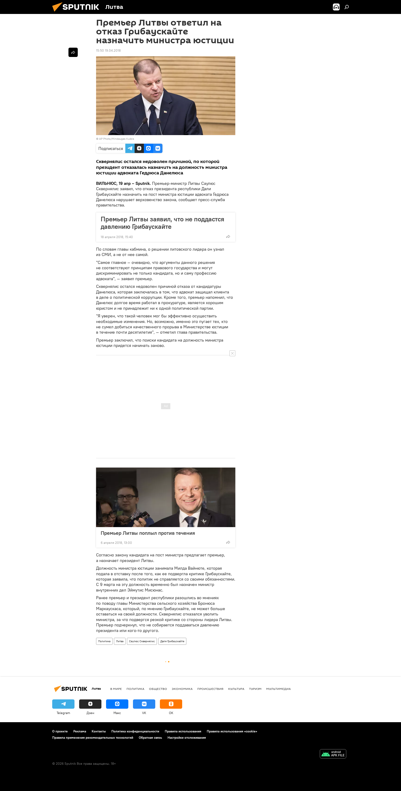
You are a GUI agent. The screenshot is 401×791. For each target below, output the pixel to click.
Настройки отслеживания (187, 737)
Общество (158, 689)
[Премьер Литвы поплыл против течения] (165, 497)
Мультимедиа (278, 689)
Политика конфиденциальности (135, 731)
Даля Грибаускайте (172, 641)
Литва (119, 641)
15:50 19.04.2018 (108, 50)
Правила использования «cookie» (232, 731)
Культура (236, 689)
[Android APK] (333, 754)
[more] (228, 236)
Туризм (255, 689)
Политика (104, 641)
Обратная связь (150, 737)
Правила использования (183, 731)
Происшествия (210, 689)
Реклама (79, 731)
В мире (116, 689)
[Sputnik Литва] (77, 13)
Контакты (99, 731)
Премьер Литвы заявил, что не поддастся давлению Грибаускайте (162, 222)
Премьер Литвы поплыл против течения (148, 533)
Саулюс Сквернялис (142, 641)
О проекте (60, 731)
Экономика (182, 689)
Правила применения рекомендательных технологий (92, 737)
